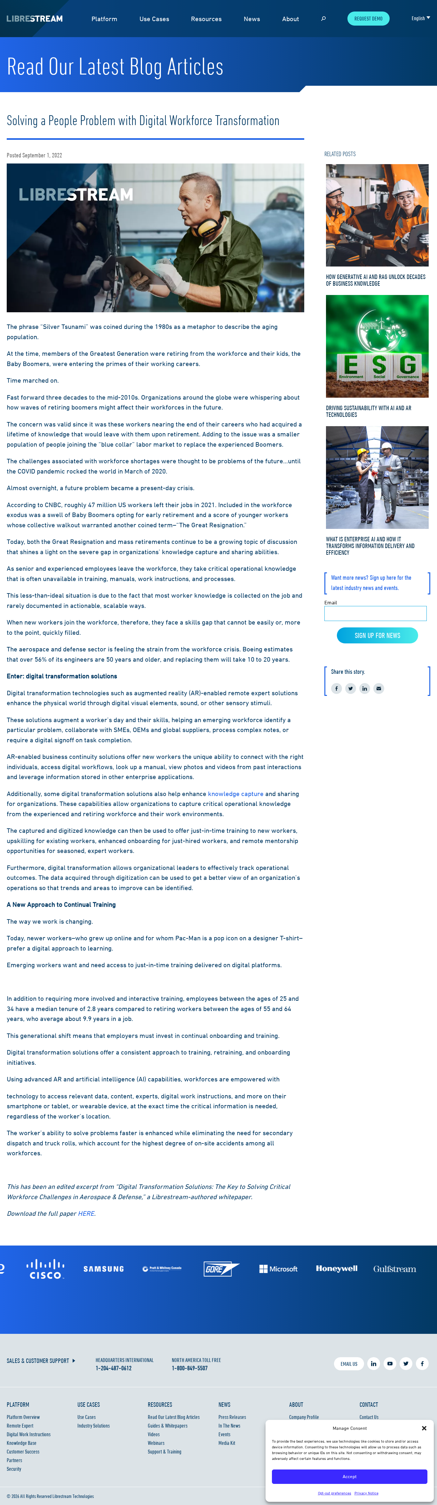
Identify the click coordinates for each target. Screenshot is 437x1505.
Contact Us (369, 1417)
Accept (350, 1476)
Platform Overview (23, 1417)
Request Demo (368, 18)
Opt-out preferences (334, 1493)
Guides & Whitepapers (167, 1425)
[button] (424, 1428)
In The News (229, 1425)
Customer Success (23, 1451)
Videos (154, 1434)
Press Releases (232, 1417)
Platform (104, 18)
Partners (14, 1460)
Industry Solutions (93, 1425)
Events (224, 1434)
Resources (206, 18)
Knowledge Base (21, 1443)
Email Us (349, 1364)
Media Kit (227, 1443)
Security (14, 1469)
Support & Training (164, 1451)
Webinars (156, 1443)
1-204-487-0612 (113, 1368)
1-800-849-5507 (190, 1368)
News (252, 18)
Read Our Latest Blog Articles (174, 1417)
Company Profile (304, 1417)
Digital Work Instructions (29, 1434)
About (290, 18)
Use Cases (154, 18)
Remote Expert (20, 1425)
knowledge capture (236, 793)
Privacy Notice (366, 1493)
